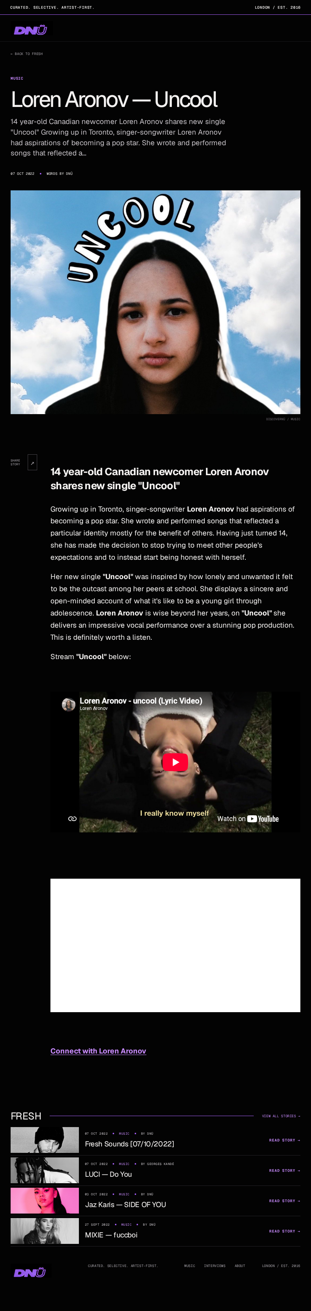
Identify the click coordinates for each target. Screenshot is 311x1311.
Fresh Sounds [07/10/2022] (129, 1144)
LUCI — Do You (108, 1174)
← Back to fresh (26, 54)
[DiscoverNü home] (32, 28)
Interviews (214, 1266)
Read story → (284, 1140)
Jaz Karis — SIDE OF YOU (125, 1204)
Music (189, 1266)
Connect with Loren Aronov (98, 1051)
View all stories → (281, 1116)
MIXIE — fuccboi (111, 1235)
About (240, 1266)
